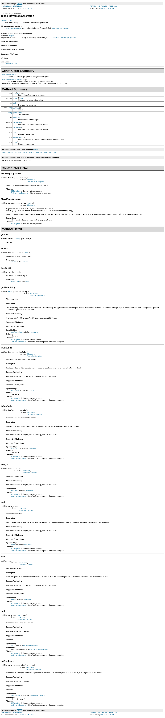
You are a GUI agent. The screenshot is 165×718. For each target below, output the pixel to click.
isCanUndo (17, 128)
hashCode (16, 118)
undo (15, 142)
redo (14, 132)
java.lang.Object (6, 20)
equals (15, 98)
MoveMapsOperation (9, 75)
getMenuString (18, 113)
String (10, 108)
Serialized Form (11, 64)
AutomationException (37, 295)
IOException (31, 180)
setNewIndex (17, 137)
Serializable (64, 28)
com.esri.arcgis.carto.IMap (38, 649)
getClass (18, 152)
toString (39, 152)
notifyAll (31, 152)
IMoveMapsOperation (13, 28)
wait (45, 152)
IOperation (55, 28)
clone (4, 152)
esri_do (15, 103)
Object (11, 36)
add (14, 93)
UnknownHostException (35, 182)
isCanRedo (17, 123)
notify (25, 152)
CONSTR (23, 8)
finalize (10, 152)
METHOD (30, 8)
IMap (18, 93)
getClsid (16, 108)
